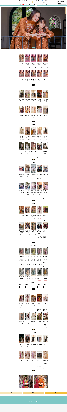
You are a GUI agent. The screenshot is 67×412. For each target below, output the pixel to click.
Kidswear (38, 4)
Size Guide (24, 0)
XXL (23, 66)
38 (40, 240)
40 (19, 264)
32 (39, 178)
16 (19, 260)
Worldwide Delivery (33, 392)
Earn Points (27, 0)
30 (38, 178)
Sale (22, 4)
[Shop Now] (26, 381)
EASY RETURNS (11, 392)
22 (41, 237)
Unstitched (30, 4)
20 (40, 237)
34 (40, 178)
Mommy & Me (34, 4)
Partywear (41, 4)
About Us (19, 0)
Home (20, 4)
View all (33, 121)
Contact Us (22, 0)
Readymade (26, 4)
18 (20, 260)
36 (19, 180)
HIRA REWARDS (45, 4)
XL (22, 66)
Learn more (59, 3)
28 (37, 178)
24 (43, 262)
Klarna (56, 392)
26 (41, 177)
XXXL (19, 140)
